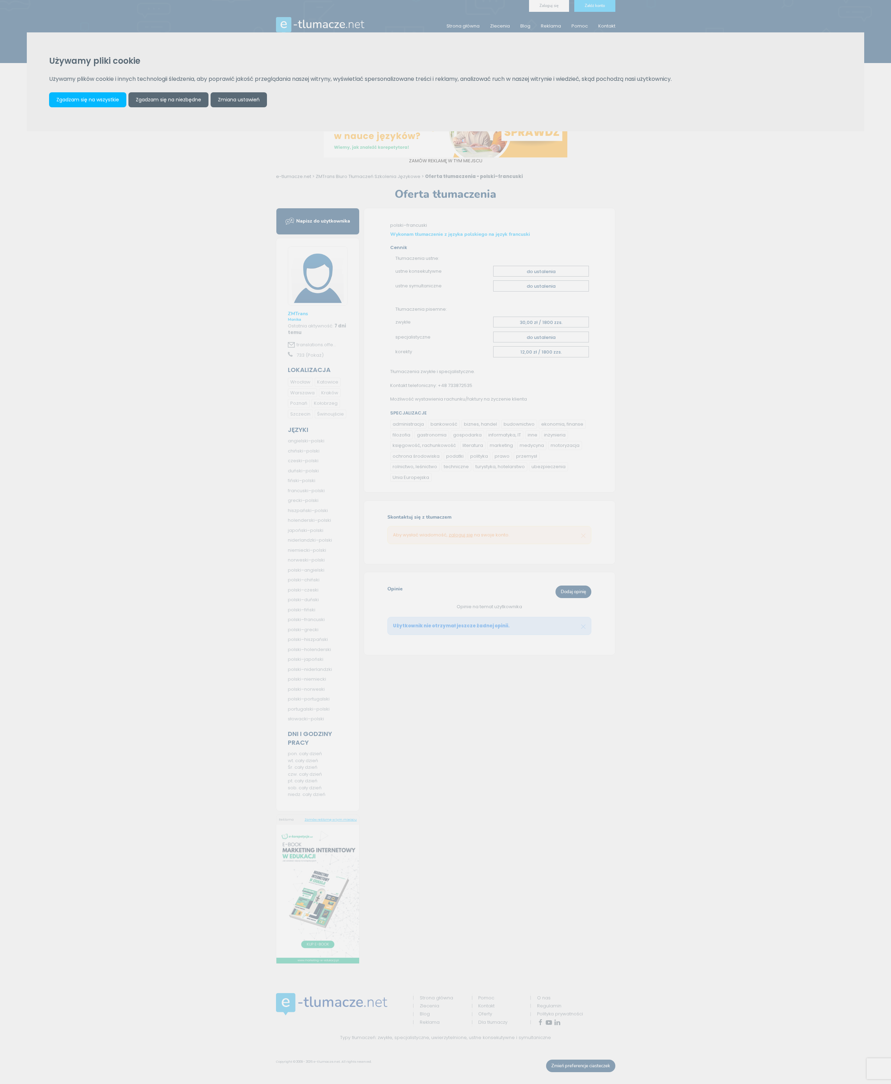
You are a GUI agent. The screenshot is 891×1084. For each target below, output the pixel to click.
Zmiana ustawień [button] (239, 99)
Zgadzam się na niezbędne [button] (168, 99)
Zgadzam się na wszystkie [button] (87, 99)
